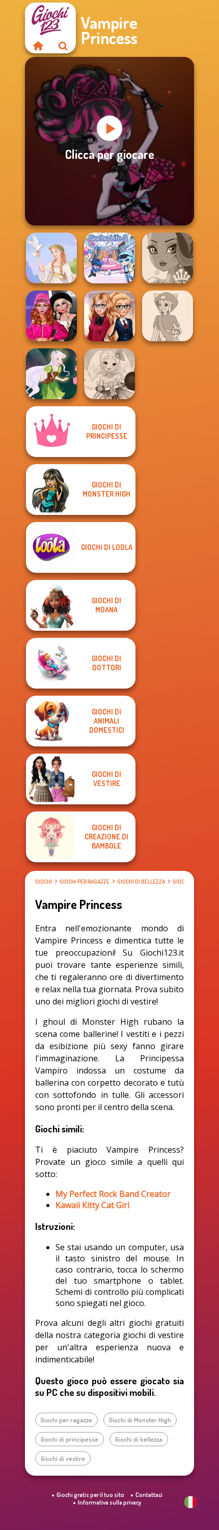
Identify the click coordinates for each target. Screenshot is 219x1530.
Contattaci (148, 1495)
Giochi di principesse (69, 1439)
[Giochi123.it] (37, 45)
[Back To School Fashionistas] (109, 315)
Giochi (43, 881)
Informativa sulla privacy (109, 1502)
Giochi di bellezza (141, 881)
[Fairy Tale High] (167, 258)
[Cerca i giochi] (63, 45)
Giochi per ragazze (85, 881)
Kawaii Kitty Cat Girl (92, 1205)
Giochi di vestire (63, 1458)
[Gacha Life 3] (109, 258)
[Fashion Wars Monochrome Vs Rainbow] (51, 315)
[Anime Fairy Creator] (109, 373)
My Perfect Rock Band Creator (113, 1193)
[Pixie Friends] (51, 373)
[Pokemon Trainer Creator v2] (167, 315)
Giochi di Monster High (140, 1420)
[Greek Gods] (51, 258)
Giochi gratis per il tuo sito (90, 1495)
